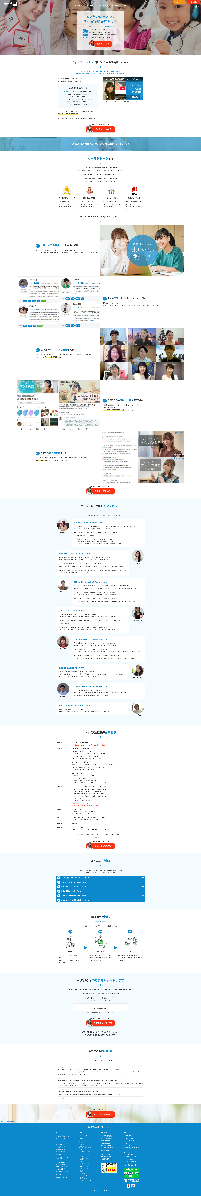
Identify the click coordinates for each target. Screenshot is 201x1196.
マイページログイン (61, 1138)
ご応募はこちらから (103, 43)
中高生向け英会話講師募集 (107, 1138)
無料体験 (195, 2)
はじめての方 (90, 6)
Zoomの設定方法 (61, 1168)
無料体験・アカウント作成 (63, 1136)
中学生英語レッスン (84, 1158)
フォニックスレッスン (84, 1163)
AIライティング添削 (84, 1178)
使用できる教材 (60, 1169)
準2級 (86, 1147)
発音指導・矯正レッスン (85, 1151)
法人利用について (61, 1151)
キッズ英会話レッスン (84, 1154)
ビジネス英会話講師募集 (107, 1145)
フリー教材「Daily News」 (63, 1171)
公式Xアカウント (128, 1136)
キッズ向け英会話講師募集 (107, 1136)
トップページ (60, 1135)
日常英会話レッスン (84, 1166)
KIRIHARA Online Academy (130, 1158)
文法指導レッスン (83, 1153)
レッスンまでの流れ (61, 1164)
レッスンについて (103, 6)
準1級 (81, 1147)
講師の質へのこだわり (62, 1149)
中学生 (164, 2)
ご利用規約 (104, 1153)
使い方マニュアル (83, 1135)
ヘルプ (124, 6)
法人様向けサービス (84, 1173)
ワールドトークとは (61, 1144)
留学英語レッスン (83, 1177)
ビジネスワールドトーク (130, 1154)
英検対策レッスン (83, 1146)
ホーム (2, 1122)
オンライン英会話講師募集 (107, 1135)
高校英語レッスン (83, 1159)
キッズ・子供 (154, 2)
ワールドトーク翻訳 (129, 1159)
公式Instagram (128, 1135)
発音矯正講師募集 (106, 1143)
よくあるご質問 (83, 1136)
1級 (79, 1147)
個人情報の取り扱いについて (108, 1156)
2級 (84, 1147)
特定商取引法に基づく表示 (107, 1158)
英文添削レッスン (83, 1170)
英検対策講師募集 (106, 1140)
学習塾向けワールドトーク (130, 1156)
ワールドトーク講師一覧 (62, 1157)
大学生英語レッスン (84, 1161)
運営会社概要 (105, 1160)
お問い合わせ (82, 1138)
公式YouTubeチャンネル (130, 1140)
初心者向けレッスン (84, 1144)
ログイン (180, 2)
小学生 (160, 2)
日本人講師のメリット (62, 1146)
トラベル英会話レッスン (85, 1168)
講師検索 (79, 6)
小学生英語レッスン (84, 1156)
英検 (124, 1147)
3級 (88, 1147)
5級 (91, 1147)
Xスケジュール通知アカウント (131, 1138)
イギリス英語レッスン (84, 1171)
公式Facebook (128, 1143)
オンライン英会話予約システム (131, 1161)
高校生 (169, 2)
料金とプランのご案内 (62, 1177)
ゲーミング (132, 1148)
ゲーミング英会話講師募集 (107, 1147)
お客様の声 (59, 1147)
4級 (90, 1147)
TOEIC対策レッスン (84, 1149)
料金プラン (115, 6)
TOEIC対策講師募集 (106, 1142)
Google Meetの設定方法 (62, 1166)
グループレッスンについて (85, 1180)
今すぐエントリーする (103, 1023)
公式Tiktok (127, 1142)
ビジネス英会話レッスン (85, 1165)
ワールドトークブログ (129, 1145)
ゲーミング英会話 (83, 1175)
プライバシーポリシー (107, 1154)
